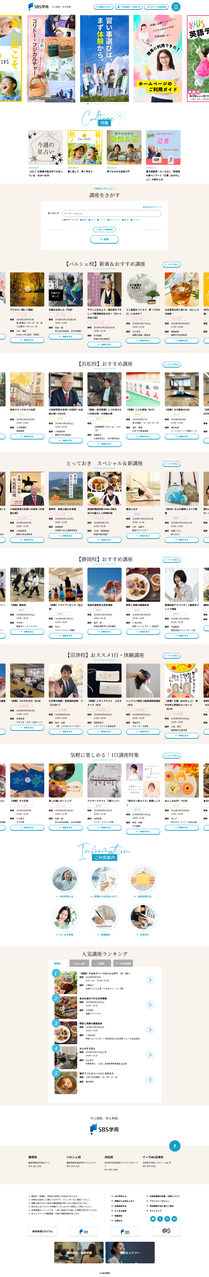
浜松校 (108, 1157)
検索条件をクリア (153, 207)
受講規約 (118, 1215)
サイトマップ (156, 1210)
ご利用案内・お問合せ (130, 6)
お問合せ (118, 1220)
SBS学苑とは (120, 1196)
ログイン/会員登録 (157, 6)
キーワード (53, 213)
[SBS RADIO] (125, 1231)
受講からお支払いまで (124, 1201)
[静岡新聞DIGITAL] (42, 1231)
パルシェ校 (74, 1157)
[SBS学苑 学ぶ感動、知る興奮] (48, 6)
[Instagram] (167, 1219)
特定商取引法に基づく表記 (162, 1206)
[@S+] (166, 1231)
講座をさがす (105, 6)
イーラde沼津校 (153, 1157)
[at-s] (174, 1219)
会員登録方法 (120, 1206)
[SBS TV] (84, 1231)
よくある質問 (120, 1210)
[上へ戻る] (175, 1146)
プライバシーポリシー (160, 1201)
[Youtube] (153, 1219)
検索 (106, 239)
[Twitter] (160, 1219)
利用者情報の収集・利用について (165, 1196)
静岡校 (32, 1157)
